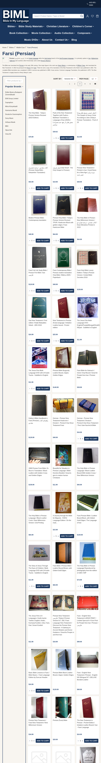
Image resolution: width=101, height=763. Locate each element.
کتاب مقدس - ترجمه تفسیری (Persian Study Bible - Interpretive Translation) (38, 170)
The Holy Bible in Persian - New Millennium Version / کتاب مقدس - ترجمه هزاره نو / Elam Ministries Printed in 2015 (87, 222)
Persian (21, 65)
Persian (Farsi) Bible (60, 720)
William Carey (81, 65)
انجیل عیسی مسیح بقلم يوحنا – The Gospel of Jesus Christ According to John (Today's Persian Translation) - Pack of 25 (87, 117)
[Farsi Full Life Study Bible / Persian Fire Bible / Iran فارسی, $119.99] (39, 257)
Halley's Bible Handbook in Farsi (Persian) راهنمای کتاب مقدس (38, 420)
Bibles (11, 26)
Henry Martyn (62, 65)
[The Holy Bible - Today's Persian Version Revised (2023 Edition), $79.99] (39, 100)
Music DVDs (31, 39)
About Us (47, 39)
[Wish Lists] (92, 16)
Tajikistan (12, 60)
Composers (83, 33)
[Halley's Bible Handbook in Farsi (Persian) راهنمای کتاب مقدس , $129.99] (39, 405)
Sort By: (57, 79)
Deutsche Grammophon (13, 114)
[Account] (87, 16)
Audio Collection (63, 33)
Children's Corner (82, 26)
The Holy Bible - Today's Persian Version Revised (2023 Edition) (37, 115)
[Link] (15, 16)
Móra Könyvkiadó (11, 106)
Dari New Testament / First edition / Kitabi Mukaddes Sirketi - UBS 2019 (38, 323)
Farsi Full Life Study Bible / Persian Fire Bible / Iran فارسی (38, 272)
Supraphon (9, 102)
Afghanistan (94, 58)
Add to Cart (67, 138)
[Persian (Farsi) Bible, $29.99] (63, 707)
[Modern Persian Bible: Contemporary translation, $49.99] (39, 205)
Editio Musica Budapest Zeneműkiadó (13, 93)
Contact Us (61, 39)
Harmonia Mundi (11, 110)
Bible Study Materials (31, 26)
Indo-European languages (66, 58)
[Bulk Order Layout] (95, 84)
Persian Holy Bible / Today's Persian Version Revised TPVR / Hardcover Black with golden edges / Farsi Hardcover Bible (63, 222)
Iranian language (33, 58)
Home (4, 47)
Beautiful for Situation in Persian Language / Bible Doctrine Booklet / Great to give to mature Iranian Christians (62, 473)
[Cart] (97, 16)
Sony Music (9, 118)
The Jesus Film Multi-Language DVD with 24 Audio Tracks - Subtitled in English (39, 373)
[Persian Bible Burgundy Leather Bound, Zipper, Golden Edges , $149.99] (63, 357)
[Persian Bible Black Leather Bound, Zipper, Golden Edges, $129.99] (63, 659)
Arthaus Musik (10, 122)
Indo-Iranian (47, 58)
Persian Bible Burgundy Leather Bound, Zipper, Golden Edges (61, 373)
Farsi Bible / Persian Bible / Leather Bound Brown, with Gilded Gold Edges (62, 568)
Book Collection (18, 33)
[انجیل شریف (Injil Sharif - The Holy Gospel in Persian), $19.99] (63, 154)
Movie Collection (41, 33)
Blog (74, 39)
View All (8, 134)
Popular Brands (13, 86)
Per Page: (84, 79)
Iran (89, 58)
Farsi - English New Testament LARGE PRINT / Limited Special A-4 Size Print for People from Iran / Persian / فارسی (87, 620)
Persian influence (45, 60)
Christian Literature (57, 26)
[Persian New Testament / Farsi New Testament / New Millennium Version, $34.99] (39, 707)
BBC (7, 126)
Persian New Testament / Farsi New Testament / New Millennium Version (38, 722)
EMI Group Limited (11, 98)
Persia (28, 68)
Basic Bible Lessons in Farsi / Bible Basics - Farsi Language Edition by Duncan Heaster (39, 675)
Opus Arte (8, 130)
